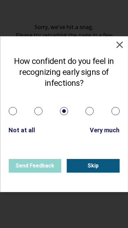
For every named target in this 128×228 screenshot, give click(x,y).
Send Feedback (34, 165)
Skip (93, 165)
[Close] (119, 44)
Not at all (22, 130)
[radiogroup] (64, 111)
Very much (104, 130)
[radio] (13, 111)
